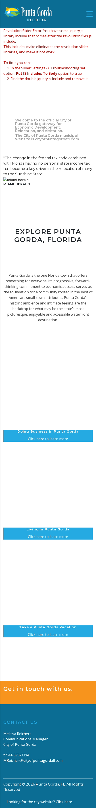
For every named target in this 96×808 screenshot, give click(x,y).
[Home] (27, 13)
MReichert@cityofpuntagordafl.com (33, 760)
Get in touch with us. (38, 688)
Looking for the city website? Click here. (40, 801)
